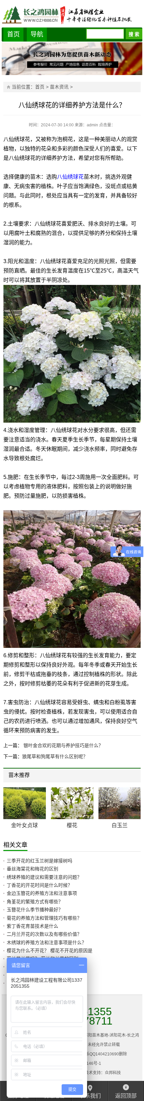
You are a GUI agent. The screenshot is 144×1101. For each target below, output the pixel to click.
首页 (13, 34)
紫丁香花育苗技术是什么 (32, 926)
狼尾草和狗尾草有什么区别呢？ (55, 756)
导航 (36, 34)
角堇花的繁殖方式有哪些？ (35, 901)
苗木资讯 (59, 86)
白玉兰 (120, 825)
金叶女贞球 (24, 825)
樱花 (72, 825)
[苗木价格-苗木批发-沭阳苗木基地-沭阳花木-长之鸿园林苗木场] (72, 14)
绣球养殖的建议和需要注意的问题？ (44, 877)
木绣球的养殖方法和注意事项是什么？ (46, 942)
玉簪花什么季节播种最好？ (35, 909)
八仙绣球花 (70, 177)
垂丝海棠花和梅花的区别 (32, 868)
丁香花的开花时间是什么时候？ (39, 885)
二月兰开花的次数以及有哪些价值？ (44, 934)
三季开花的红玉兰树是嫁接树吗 (39, 860)
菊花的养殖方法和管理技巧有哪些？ (44, 918)
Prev (126, 776)
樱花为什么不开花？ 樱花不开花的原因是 (49, 950)
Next (131, 776)
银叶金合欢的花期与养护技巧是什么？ (62, 745)
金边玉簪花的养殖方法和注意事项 (42, 893)
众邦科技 (113, 1073)
